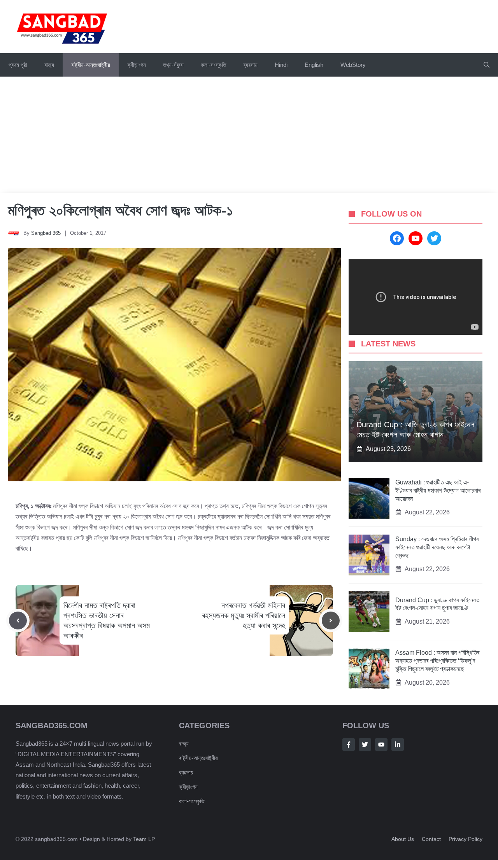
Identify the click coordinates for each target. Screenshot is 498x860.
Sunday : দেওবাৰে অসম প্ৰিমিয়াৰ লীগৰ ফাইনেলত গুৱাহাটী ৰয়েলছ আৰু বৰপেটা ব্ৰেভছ (437, 547)
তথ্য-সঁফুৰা (173, 64)
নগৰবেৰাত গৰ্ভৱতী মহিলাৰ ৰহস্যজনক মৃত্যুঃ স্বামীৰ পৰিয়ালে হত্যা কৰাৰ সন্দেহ (243, 615)
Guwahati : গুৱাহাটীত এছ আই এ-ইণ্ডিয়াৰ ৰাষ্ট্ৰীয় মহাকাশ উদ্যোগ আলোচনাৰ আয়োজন (437, 490)
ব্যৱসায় (250, 64)
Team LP (144, 839)
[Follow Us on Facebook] (348, 744)
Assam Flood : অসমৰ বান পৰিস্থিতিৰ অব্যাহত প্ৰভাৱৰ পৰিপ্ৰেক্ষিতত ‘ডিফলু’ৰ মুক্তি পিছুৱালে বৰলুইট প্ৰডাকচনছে (437, 660)
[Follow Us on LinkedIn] (397, 744)
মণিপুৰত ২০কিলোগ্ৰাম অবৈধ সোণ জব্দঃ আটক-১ (120, 210)
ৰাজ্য (49, 64)
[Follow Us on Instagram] (381, 744)
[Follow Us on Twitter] (365, 744)
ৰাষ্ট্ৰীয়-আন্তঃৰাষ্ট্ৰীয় (90, 64)
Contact (431, 839)
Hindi (281, 64)
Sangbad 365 (46, 233)
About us (402, 839)
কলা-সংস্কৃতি (213, 64)
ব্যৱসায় (186, 772)
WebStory (353, 64)
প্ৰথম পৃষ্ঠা (18, 64)
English (314, 64)
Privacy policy (465, 839)
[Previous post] (18, 620)
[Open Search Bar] (486, 65)
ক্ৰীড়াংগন (136, 64)
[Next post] (330, 620)
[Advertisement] (249, 134)
